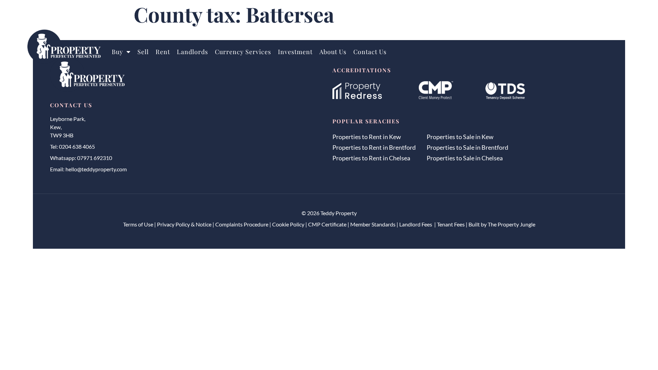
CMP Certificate (327, 224)
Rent (163, 52)
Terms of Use (138, 224)
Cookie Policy (288, 224)
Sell (143, 52)
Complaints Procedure (241, 224)
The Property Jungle (511, 224)
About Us (332, 52)
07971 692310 (94, 158)
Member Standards (372, 224)
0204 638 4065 (77, 146)
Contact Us (370, 52)
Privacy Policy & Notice (184, 224)
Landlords (192, 52)
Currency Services (243, 52)
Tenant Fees (451, 224)
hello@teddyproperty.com (96, 169)
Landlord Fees (416, 224)
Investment (295, 52)
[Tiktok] (624, 16)
